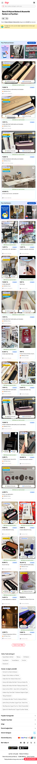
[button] (2, 3)
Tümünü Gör (31, 42)
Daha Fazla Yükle (18, 645)
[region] (19, 52)
